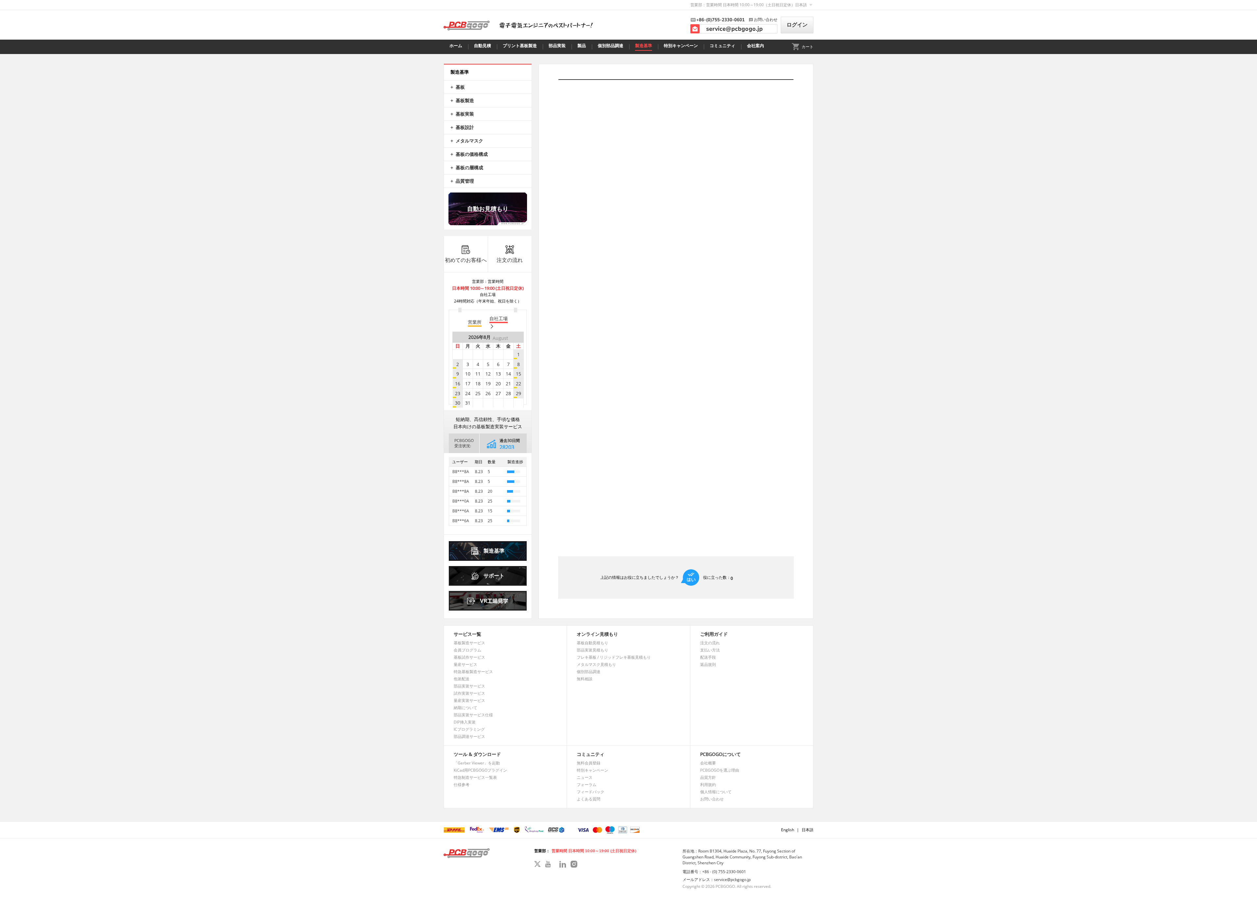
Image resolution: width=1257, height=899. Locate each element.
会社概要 (708, 763)
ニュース (584, 777)
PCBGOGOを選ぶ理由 (719, 770)
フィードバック (590, 792)
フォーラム (586, 784)
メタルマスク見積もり (596, 664)
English (787, 830)
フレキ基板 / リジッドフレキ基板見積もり (614, 657)
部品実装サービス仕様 (473, 715)
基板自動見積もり (592, 643)
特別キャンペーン (592, 770)
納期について (465, 707)
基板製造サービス (469, 643)
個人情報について (716, 792)
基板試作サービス (469, 657)
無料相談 (584, 679)
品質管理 (465, 181)
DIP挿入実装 (465, 722)
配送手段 (708, 657)
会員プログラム (467, 650)
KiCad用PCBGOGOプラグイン (480, 770)
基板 (460, 87)
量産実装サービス (469, 700)
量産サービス (465, 664)
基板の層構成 (469, 167)
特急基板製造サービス (473, 671)
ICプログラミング (469, 729)
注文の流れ (510, 260)
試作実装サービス (469, 693)
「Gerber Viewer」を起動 (477, 763)
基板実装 (465, 114)
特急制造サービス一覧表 (475, 777)
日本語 (807, 830)
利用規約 (708, 784)
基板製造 (465, 100)
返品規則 (708, 664)
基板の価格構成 (472, 154)
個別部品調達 (588, 671)
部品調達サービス (469, 736)
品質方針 (708, 777)
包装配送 (461, 679)
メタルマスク (469, 141)
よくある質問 (588, 799)
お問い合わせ (712, 799)
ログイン (797, 24)
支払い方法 (710, 650)
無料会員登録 (588, 763)
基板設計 (465, 127)
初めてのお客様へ (466, 260)
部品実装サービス (469, 686)
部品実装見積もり (592, 650)
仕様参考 (461, 784)
